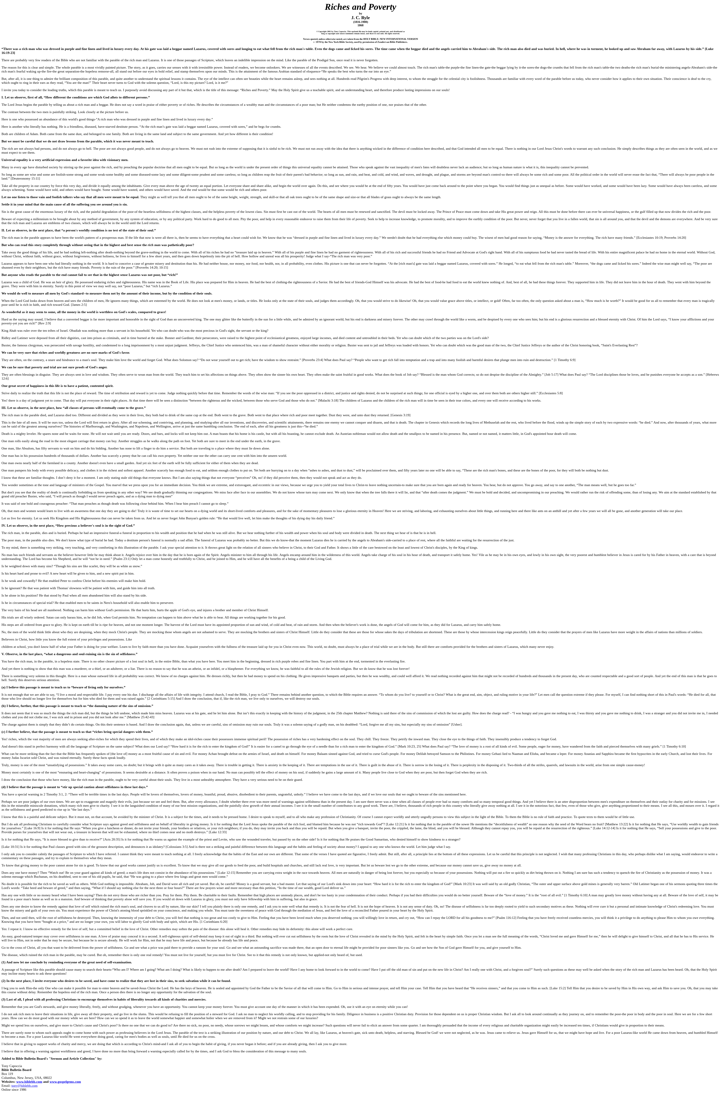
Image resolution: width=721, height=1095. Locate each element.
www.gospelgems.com (65, 1082)
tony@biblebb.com (24, 1085)
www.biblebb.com (29, 1082)
